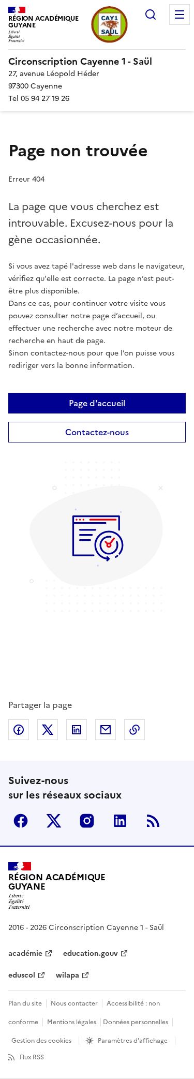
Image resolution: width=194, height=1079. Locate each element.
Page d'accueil (97, 403)
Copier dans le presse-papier (134, 729)
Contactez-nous (97, 432)
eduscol (21, 975)
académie (25, 953)
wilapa (67, 975)
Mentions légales (71, 1022)
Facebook (20, 820)
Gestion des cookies (41, 1040)
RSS (153, 820)
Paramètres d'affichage (133, 1040)
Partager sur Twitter (47, 729)
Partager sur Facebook (18, 729)
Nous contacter (74, 1003)
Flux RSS (32, 1057)
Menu (179, 14)
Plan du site (25, 1003)
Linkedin (120, 820)
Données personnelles (135, 1022)
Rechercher (150, 14)
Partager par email (105, 729)
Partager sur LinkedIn (76, 729)
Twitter (53, 820)
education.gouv (90, 953)
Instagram (86, 820)
